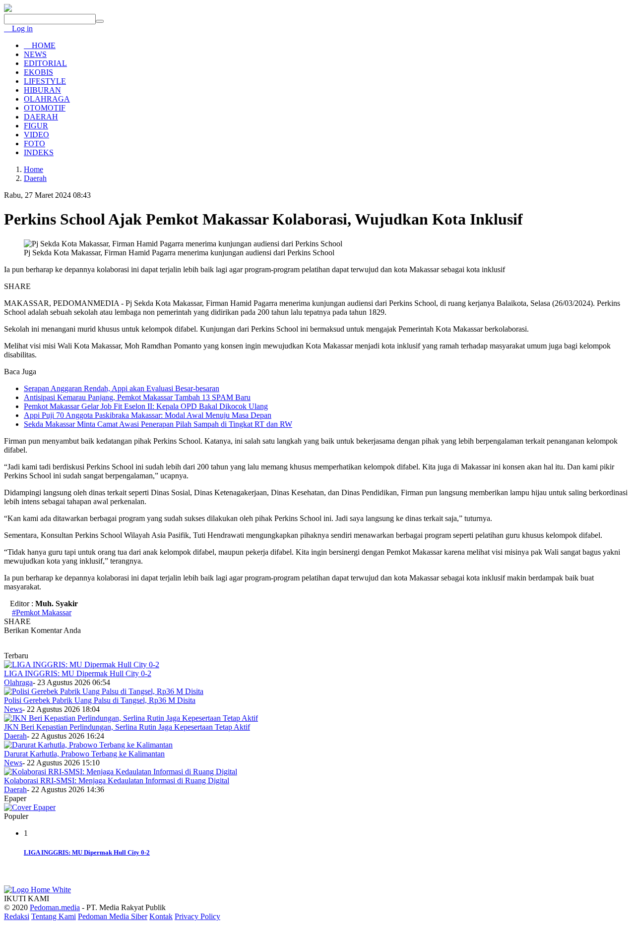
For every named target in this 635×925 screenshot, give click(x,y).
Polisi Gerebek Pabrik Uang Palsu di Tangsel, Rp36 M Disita (99, 700)
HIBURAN (42, 90)
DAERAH (41, 117)
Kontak (161, 916)
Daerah (15, 736)
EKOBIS (38, 72)
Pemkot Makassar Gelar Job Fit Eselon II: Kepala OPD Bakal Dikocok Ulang (146, 406)
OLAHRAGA (47, 99)
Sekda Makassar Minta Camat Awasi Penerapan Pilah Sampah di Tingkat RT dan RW (158, 424)
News (13, 709)
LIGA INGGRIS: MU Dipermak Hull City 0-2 (77, 673)
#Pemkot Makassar (41, 612)
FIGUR (36, 125)
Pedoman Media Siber (112, 916)
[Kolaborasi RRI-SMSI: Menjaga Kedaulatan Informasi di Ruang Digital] (120, 771)
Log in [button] (21, 28)
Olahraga (18, 682)
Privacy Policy (197, 916)
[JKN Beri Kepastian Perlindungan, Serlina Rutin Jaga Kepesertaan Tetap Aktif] (131, 718)
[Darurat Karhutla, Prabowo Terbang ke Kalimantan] (88, 745)
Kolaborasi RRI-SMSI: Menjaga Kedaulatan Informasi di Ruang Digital (116, 780)
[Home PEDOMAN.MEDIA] (8, 9)
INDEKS (39, 152)
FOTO (34, 143)
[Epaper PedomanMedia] (30, 807)
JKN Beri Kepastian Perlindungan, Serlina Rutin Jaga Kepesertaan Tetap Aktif (127, 727)
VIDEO (36, 134)
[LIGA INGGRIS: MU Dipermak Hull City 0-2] (81, 664)
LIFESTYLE (45, 81)
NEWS (35, 54)
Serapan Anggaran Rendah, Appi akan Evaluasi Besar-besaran (121, 388)
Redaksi (16, 916)
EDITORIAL (45, 63)
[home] (37, 889)
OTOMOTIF (44, 108)
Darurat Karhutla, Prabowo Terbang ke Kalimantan (84, 754)
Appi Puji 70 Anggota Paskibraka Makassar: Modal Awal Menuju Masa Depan (147, 415)
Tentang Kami (53, 916)
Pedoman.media (55, 907)
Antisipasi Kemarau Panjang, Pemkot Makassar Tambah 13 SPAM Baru (137, 397)
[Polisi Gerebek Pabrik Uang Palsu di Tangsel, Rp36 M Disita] (103, 691)
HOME (43, 45)
